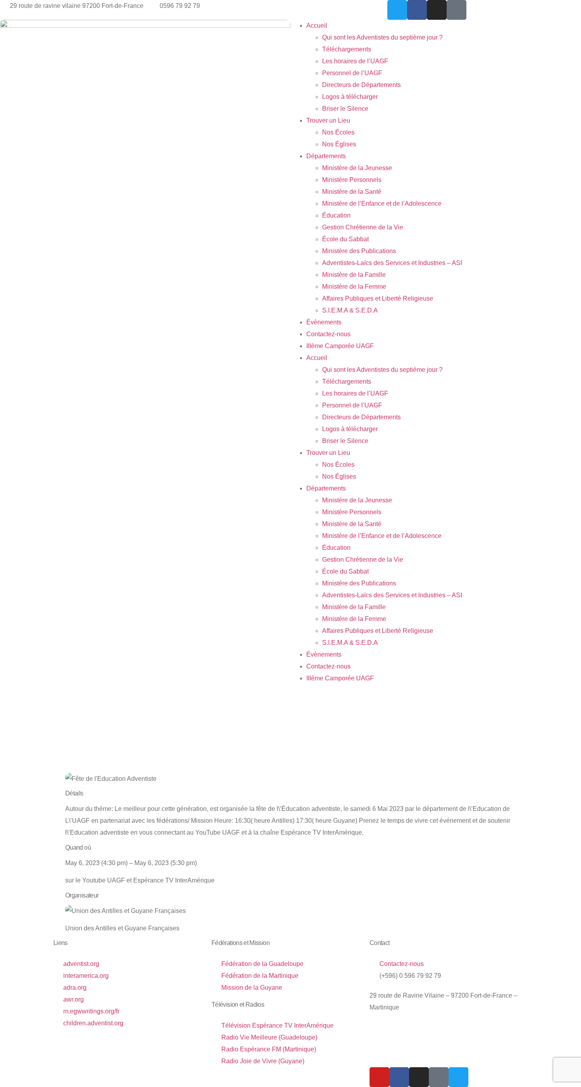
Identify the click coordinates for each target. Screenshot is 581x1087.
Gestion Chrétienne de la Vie (362, 227)
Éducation (336, 215)
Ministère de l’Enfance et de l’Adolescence (381, 203)
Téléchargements (346, 49)
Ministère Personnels (351, 179)
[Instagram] (437, 10)
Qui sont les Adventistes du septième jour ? (382, 37)
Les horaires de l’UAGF (355, 61)
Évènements (323, 322)
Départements (326, 156)
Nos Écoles (338, 132)
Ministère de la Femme (354, 286)
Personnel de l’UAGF (352, 73)
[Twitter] (397, 10)
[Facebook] (417, 10)
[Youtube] (379, 1077)
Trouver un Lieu (328, 120)
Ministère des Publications (359, 251)
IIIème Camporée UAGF (340, 346)
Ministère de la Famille (354, 274)
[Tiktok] (456, 10)
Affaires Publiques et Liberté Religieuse (377, 298)
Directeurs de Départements (361, 84)
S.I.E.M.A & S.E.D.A (350, 310)
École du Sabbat (345, 239)
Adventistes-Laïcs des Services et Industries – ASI (392, 262)
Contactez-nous (328, 334)
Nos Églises (339, 144)
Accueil (316, 25)
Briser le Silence (345, 108)
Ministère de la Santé (351, 191)
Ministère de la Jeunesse (357, 168)
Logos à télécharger (350, 96)
